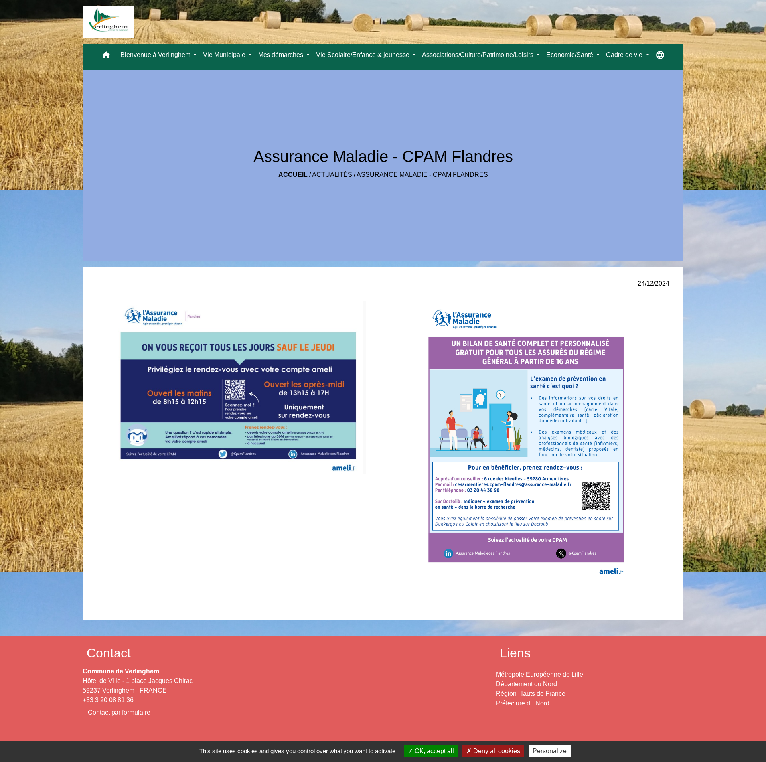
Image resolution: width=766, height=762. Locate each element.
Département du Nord (526, 684)
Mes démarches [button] (281, 54)
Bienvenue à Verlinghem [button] (156, 54)
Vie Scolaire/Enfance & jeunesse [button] (363, 54)
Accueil (293, 174)
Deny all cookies (496, 751)
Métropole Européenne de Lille (539, 674)
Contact (109, 653)
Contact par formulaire (119, 712)
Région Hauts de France (530, 693)
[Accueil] (108, 22)
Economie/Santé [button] (570, 54)
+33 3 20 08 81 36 (108, 700)
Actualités (332, 174)
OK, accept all (433, 751)
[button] (106, 57)
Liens (515, 653)
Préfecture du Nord (522, 703)
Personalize (550, 751)
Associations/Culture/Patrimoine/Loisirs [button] (478, 54)
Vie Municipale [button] (225, 54)
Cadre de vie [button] (625, 54)
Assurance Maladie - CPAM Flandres (422, 174)
